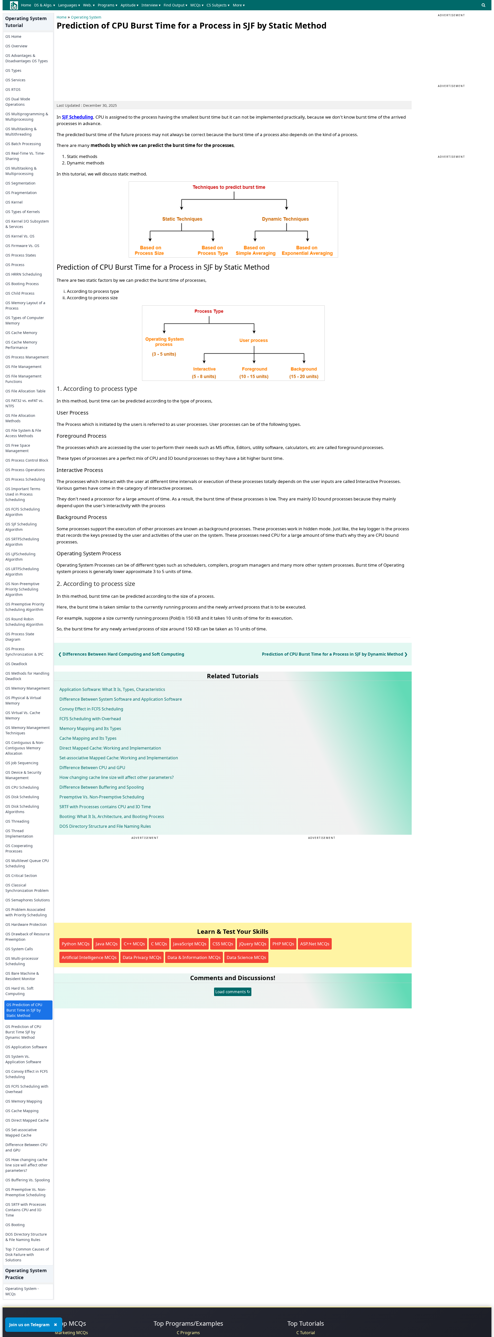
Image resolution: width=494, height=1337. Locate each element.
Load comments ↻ (232, 992)
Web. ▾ (89, 5)
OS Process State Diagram (19, 636)
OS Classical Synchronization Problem (27, 888)
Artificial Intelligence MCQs (89, 957)
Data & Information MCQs (193, 957)
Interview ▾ (151, 5)
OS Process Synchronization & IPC (24, 651)
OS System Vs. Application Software (23, 1059)
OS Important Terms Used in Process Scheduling (22, 494)
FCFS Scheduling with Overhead (90, 719)
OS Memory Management (27, 688)
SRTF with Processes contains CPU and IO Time (105, 807)
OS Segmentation (20, 183)
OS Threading (17, 821)
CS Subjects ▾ (218, 5)
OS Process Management (27, 357)
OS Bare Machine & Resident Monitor (22, 976)
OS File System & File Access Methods (23, 433)
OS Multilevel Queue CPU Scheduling (27, 863)
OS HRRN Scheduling (23, 274)
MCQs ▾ (197, 5)
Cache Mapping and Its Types (88, 738)
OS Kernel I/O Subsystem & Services (27, 224)
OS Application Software (26, 1046)
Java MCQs (107, 944)
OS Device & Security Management (23, 775)
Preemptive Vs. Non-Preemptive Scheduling (101, 797)
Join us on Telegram (29, 1324)
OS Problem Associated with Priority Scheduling (26, 912)
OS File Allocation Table (25, 391)
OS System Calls (19, 948)
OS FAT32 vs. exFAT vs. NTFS (24, 403)
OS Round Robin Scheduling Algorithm (24, 622)
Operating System (86, 17)
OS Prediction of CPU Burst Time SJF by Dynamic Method (23, 1032)
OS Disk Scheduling (22, 796)
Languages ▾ (69, 5)
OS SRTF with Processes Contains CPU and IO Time (25, 1210)
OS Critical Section (21, 875)
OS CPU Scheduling (22, 787)
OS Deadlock (16, 663)
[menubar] (134, 5)
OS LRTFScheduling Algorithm (22, 571)
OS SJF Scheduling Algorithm (21, 527)
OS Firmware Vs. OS (22, 245)
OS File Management (23, 366)
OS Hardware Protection (26, 924)
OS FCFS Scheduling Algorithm (22, 512)
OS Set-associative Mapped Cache (21, 1132)
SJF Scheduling (77, 117)
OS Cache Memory (21, 332)
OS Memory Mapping (23, 1101)
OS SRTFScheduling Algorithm (22, 541)
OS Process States (20, 255)
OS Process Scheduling (25, 479)
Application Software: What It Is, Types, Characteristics (112, 689)
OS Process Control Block (26, 460)
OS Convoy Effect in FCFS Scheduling (26, 1074)
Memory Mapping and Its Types (90, 728)
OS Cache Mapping (22, 1110)
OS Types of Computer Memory (24, 320)
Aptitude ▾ (129, 5)
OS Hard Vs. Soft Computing (19, 991)
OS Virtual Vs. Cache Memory (22, 715)
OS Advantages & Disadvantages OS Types (26, 58)
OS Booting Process (22, 283)
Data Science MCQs (246, 957)
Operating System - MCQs (22, 1291)
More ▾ (239, 5)
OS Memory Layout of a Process (25, 305)
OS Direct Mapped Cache (27, 1120)
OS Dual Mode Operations (17, 101)
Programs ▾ (107, 5)
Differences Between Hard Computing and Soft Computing (123, 654)
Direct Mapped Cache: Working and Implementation (110, 748)
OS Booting (15, 1224)
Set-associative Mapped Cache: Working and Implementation (118, 758)
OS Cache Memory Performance (21, 345)
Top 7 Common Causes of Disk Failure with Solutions (27, 1254)
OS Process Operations (25, 469)
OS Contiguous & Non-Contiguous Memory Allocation (24, 748)
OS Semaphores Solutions (27, 900)
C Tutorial (305, 1332)
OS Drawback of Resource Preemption (27, 936)
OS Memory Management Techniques (27, 730)
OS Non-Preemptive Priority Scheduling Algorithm (22, 589)
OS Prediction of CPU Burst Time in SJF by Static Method (24, 1010)
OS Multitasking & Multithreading (21, 131)
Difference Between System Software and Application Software (120, 699)
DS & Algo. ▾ (44, 5)
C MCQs (159, 944)
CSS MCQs (223, 944)
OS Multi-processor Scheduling (22, 961)
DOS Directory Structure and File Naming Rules (105, 826)
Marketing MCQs (71, 1332)
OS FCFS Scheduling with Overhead (26, 1089)
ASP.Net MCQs (314, 944)
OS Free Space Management (17, 448)
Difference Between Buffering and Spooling (101, 787)
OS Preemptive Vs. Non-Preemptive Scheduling (25, 1192)
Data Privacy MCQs (142, 957)
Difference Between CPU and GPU (26, 1147)
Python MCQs (76, 944)
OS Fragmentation (21, 192)
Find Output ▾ (175, 5)
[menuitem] (27, 5)
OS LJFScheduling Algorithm (20, 556)
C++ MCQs (134, 944)
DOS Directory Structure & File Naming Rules (26, 1237)
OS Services (15, 79)
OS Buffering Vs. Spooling (27, 1179)
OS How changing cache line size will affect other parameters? (26, 1165)
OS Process (14, 264)
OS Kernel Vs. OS (19, 236)
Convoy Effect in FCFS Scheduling (91, 709)
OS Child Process (19, 293)
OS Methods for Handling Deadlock (27, 676)
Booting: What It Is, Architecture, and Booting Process (111, 816)
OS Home (13, 36)
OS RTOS (13, 89)
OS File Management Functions (23, 379)
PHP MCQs (283, 944)
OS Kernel (14, 202)
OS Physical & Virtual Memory (23, 700)
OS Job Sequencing (21, 762)
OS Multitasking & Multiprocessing (21, 171)
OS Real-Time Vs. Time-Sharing (25, 156)
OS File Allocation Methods (20, 418)
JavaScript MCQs (189, 944)
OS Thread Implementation (19, 833)
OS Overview (16, 45)
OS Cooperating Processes (19, 848)
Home (26, 5)
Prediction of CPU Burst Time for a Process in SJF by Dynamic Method (332, 654)
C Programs (188, 1332)
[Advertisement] (95, 64)
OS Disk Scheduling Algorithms (22, 809)
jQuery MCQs (252, 944)
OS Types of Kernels (22, 211)
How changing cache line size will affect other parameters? (116, 777)
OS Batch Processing (23, 143)
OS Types (13, 70)
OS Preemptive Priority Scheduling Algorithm (24, 607)
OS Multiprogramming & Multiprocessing (26, 116)
